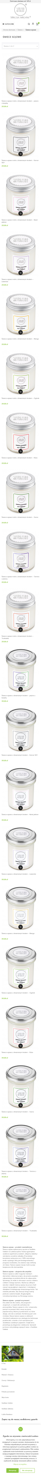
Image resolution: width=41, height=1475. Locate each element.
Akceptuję (12, 1470)
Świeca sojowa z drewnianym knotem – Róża (17, 1052)
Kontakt (4, 1369)
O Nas (3, 1363)
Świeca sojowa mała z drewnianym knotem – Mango (20, 339)
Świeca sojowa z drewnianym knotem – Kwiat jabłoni (20, 814)
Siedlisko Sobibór (7, 1403)
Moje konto (5, 1397)
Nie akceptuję (27, 1470)
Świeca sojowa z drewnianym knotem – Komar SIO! (20, 755)
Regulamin (5, 1386)
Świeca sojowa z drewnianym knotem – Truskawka (19, 1231)
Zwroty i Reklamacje (8, 1380)
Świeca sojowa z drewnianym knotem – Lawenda (19, 874)
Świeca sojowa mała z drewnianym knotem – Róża (19, 458)
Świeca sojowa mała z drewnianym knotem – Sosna (20, 517)
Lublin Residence (7, 1414)
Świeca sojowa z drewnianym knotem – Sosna (18, 1112)
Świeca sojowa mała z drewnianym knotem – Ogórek (20, 398)
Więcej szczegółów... (20, 1464)
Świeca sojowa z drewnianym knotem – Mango (18, 933)
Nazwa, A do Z (21, 46)
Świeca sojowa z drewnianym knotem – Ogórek (18, 993)
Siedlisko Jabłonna (7, 1409)
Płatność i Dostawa (7, 1375)
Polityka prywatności (8, 1392)
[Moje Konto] (32, 24)
